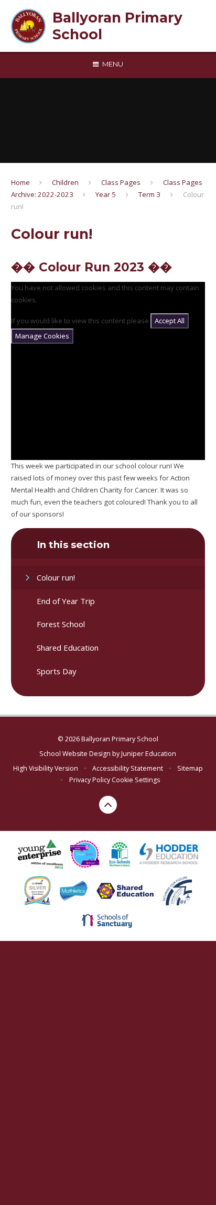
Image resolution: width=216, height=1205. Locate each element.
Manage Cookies (42, 336)
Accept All (170, 320)
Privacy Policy (89, 779)
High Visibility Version (45, 768)
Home (20, 182)
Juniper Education (148, 753)
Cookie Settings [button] (136, 779)
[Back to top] (108, 805)
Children (65, 182)
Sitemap (190, 768)
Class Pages (121, 182)
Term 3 (149, 194)
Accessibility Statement (127, 768)
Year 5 (105, 194)
